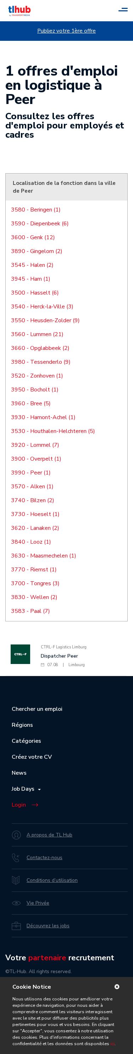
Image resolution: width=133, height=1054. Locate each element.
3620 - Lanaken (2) (35, 528)
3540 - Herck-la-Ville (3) (42, 307)
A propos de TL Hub (49, 834)
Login (19, 804)
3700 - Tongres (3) (35, 583)
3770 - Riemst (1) (34, 569)
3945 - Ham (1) (30, 279)
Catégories (26, 741)
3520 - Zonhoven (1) (37, 376)
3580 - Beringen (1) (36, 210)
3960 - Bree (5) (31, 403)
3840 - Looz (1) (31, 542)
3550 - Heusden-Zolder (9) (45, 320)
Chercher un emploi (37, 709)
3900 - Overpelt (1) (36, 459)
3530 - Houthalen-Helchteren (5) (53, 431)
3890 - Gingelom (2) (36, 251)
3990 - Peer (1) (31, 473)
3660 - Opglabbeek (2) (40, 348)
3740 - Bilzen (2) (32, 500)
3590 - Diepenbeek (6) (40, 223)
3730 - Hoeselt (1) (35, 514)
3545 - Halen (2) (32, 265)
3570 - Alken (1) (32, 486)
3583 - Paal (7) (30, 611)
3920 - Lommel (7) (35, 445)
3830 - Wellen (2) (34, 597)
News (19, 773)
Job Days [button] (24, 789)
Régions (22, 725)
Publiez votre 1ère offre (66, 30)
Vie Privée (38, 903)
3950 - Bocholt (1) (35, 390)
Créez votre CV (32, 757)
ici (112, 1044)
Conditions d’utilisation (52, 880)
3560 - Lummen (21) (37, 334)
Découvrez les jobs (48, 925)
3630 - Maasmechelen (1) (43, 556)
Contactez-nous (44, 857)
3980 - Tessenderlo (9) (41, 362)
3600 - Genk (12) (33, 237)
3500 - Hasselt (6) (35, 293)
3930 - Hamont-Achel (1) (43, 417)
